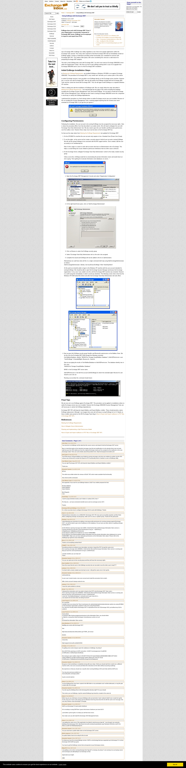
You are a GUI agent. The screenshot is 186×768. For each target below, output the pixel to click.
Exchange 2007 (52, 21)
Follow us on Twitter (84, 1)
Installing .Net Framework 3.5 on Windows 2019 (107, 35)
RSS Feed (51, 55)
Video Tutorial (52, 98)
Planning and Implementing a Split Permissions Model (76, 429)
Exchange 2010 (52, 24)
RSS (75, 1)
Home (46, 1)
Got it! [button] (175, 764)
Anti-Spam (52, 19)
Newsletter (69, 1)
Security (52, 43)
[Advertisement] (134, 43)
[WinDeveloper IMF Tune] (97, 9)
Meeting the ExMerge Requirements (73, 73)
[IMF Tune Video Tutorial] (52, 96)
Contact (57, 1)
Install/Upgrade (52, 41)
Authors (51, 1)
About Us (62, 1)
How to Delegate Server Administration (72, 426)
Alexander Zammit (99, 19)
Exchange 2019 (52, 31)
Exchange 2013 (52, 26)
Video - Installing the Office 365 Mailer (105, 41)
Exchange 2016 (52, 29)
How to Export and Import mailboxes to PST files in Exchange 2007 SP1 (81, 432)
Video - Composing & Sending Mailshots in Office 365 (108, 39)
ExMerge (51, 33)
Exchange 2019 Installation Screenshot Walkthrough (108, 37)
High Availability (52, 38)
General (52, 36)
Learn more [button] (62, 764)
